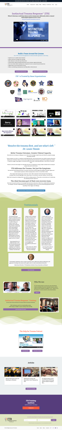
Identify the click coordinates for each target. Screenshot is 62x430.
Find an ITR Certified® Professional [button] (40, 71)
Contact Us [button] (31, 407)
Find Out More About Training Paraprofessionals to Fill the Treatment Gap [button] (31, 190)
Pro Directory (49, 4)
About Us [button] (37, 292)
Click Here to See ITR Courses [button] (21, 71)
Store (53, 4)
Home (28, 4)
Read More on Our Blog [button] (31, 388)
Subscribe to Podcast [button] (37, 350)
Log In (56, 4)
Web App (44, 4)
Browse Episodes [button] (25, 350)
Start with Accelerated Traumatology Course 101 (31, 19)
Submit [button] (53, 420)
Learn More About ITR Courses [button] (20, 309)
